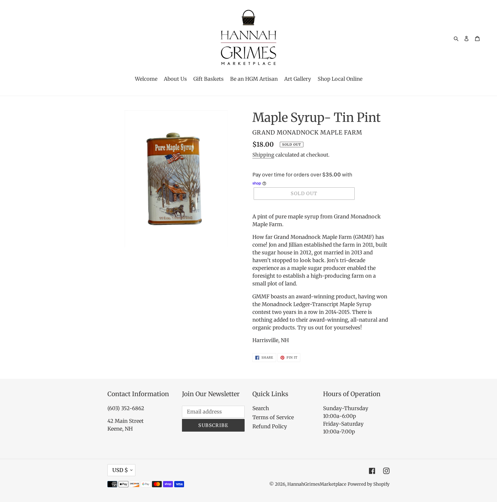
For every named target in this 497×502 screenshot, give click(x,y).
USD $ (120, 470)
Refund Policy (269, 426)
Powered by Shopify (369, 484)
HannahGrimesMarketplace (316, 484)
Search (260, 408)
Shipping (263, 155)
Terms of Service (273, 417)
